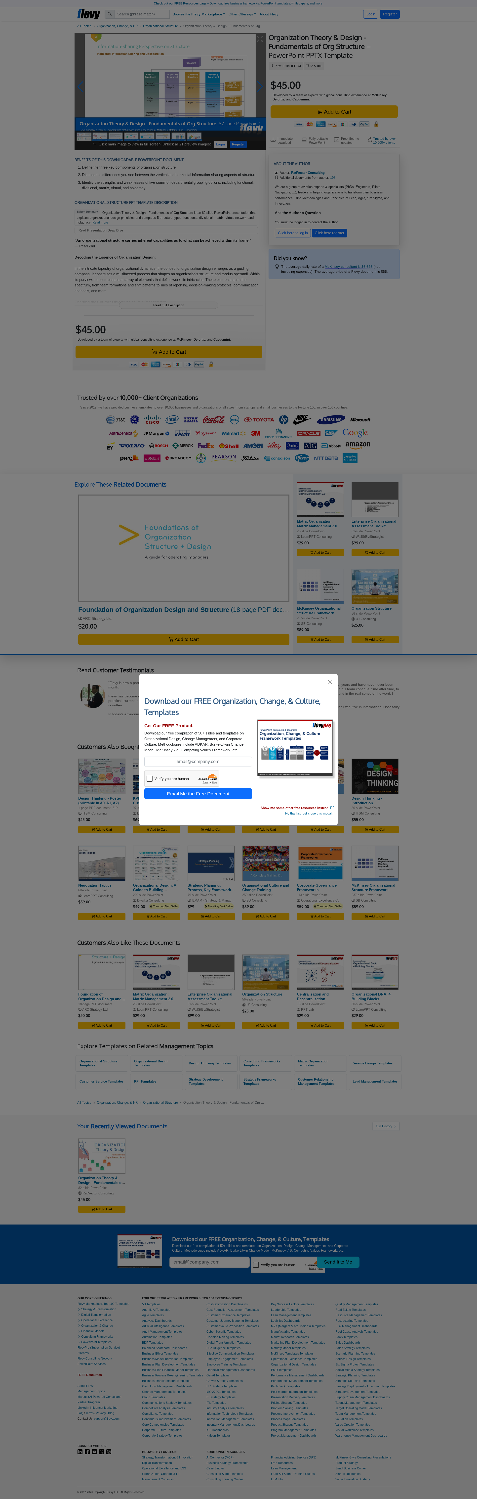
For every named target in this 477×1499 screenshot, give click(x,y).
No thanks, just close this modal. (309, 813)
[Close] (330, 682)
